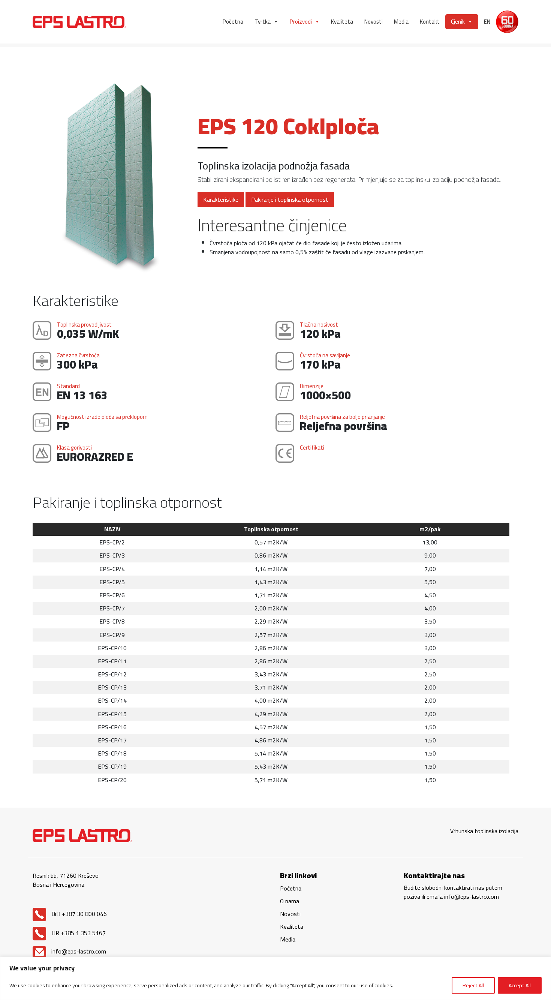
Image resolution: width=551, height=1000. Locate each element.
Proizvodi (301, 21)
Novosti (373, 21)
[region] (275, 978)
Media (401, 21)
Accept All (520, 985)
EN (487, 21)
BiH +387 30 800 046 (78, 913)
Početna (233, 21)
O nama (289, 901)
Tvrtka (263, 21)
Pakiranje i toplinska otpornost (289, 199)
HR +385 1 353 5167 (78, 933)
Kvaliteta (342, 21)
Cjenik (458, 21)
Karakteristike (220, 199)
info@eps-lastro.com (78, 951)
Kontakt (430, 21)
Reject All (473, 985)
